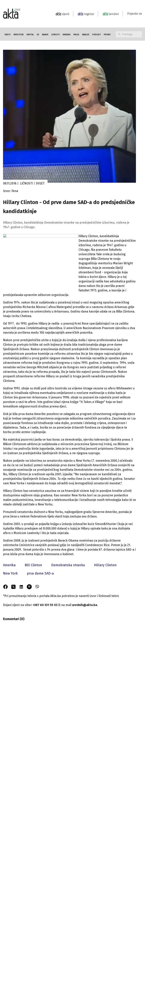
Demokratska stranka (68, 565)
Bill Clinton (33, 565)
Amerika (9, 565)
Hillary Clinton (105, 565)
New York (10, 573)
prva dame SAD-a (40, 573)
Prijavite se (134, 13)
